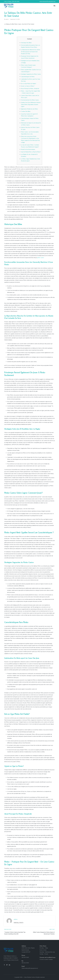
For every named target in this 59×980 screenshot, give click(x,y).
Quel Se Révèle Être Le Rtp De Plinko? (31, 152)
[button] (18, 923)
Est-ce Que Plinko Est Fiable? (28, 83)
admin (15, 919)
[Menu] (54, 5)
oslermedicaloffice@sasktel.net (47, 1)
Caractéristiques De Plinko (28, 76)
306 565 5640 (25, 957)
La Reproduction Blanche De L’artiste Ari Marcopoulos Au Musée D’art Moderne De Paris (30, 51)
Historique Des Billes (26, 42)
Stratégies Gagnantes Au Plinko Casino (31, 74)
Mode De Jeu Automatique (28, 149)
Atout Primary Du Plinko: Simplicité (30, 88)
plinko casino (40, 257)
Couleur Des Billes (25, 111)
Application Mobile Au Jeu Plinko (29, 109)
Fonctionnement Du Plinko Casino (30, 100)
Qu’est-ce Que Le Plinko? (27, 86)
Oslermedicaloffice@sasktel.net (30, 968)
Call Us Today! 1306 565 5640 (11, 1)
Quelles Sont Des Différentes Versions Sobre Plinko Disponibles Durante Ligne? (31, 104)
